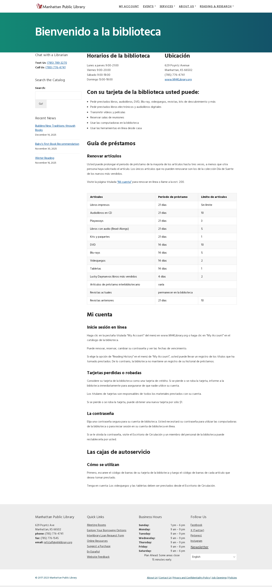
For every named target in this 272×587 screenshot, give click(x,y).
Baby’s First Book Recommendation (57, 144)
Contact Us (165, 578)
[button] (149, 6)
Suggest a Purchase (98, 546)
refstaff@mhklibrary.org (58, 542)
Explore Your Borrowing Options (106, 530)
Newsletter (200, 547)
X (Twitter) (197, 530)
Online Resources (97, 541)
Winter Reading (44, 158)
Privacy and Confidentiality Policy (191, 578)
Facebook (196, 525)
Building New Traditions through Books (55, 128)
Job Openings (219, 578)
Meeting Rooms (96, 525)
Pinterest (196, 535)
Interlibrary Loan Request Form (105, 535)
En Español (93, 552)
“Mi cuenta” (124, 182)
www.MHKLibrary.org (178, 79)
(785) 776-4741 (56, 67)
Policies (232, 578)
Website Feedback (98, 557)
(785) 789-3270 (57, 63)
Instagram (196, 541)
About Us (152, 578)
